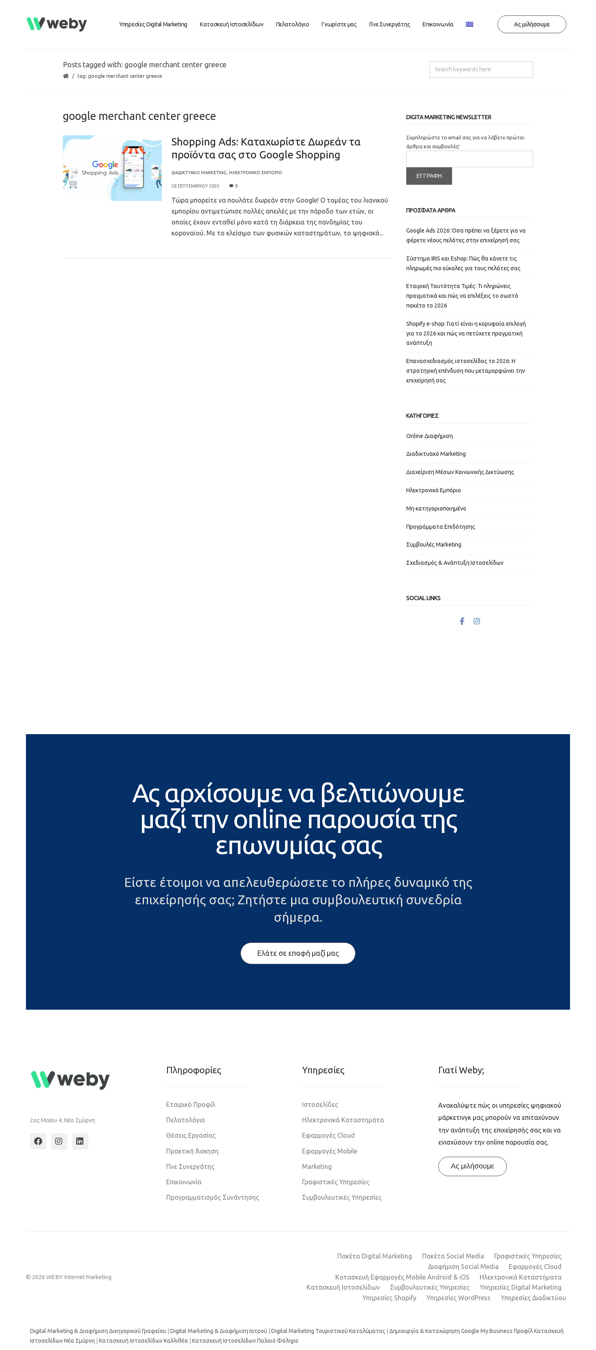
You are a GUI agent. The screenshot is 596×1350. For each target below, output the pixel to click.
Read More (188, 244)
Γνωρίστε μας (338, 24)
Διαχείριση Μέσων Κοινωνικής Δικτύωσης (460, 472)
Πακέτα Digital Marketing (374, 1256)
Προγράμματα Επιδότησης (440, 526)
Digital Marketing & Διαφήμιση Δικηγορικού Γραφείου (98, 1331)
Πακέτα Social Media (453, 1256)
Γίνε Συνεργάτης (389, 24)
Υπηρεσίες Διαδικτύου (533, 1297)
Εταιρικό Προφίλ (190, 1104)
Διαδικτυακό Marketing (199, 172)
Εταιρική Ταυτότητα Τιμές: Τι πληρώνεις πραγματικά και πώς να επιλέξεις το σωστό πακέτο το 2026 (462, 296)
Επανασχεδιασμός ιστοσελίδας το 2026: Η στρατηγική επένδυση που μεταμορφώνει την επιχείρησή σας (465, 371)
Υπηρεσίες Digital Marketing (153, 24)
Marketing (317, 1166)
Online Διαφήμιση (429, 436)
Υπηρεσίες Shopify (389, 1297)
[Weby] (57, 24)
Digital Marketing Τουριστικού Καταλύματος (328, 1331)
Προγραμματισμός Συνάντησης (212, 1197)
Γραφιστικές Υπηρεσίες (335, 1182)
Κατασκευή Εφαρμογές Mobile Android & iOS (402, 1277)
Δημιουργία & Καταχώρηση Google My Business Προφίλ (461, 1331)
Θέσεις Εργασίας (191, 1135)
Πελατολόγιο (292, 24)
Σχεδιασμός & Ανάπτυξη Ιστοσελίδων (455, 563)
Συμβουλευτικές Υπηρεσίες (342, 1197)
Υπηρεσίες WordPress (459, 1297)
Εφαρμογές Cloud (328, 1135)
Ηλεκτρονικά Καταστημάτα (343, 1120)
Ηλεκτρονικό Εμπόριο (255, 172)
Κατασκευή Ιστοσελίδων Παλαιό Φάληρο (245, 1340)
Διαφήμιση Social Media (463, 1266)
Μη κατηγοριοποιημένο (436, 508)
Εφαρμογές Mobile (329, 1151)
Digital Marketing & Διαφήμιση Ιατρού (218, 1331)
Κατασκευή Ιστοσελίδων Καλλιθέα (143, 1340)
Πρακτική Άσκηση (192, 1151)
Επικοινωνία (438, 24)
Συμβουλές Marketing (433, 544)
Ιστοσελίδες (320, 1104)
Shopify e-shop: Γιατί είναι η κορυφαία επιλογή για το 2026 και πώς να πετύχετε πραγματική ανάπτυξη (466, 333)
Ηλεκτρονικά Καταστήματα (521, 1277)
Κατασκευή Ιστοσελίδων (231, 24)
